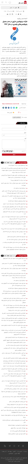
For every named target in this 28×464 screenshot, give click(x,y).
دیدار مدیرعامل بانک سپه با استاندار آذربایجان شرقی (15, 337)
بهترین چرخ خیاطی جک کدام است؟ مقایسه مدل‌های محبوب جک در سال (13, 326)
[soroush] (3, 108)
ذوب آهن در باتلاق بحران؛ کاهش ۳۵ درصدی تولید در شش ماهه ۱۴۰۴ (14, 354)
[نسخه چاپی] (7, 14)
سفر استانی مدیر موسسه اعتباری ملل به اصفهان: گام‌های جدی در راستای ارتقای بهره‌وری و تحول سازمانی (14, 341)
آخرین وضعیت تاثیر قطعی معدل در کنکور (17, 401)
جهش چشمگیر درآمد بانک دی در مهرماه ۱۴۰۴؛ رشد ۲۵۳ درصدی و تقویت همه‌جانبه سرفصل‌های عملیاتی (14, 248)
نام (25, 127)
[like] (18, 112)
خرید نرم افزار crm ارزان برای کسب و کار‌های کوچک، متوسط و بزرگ (13, 416)
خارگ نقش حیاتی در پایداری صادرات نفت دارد (16, 239)
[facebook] (8, 108)
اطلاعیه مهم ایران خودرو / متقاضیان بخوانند (17, 434)
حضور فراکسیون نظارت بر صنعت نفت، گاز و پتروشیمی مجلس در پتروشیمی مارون (15, 349)
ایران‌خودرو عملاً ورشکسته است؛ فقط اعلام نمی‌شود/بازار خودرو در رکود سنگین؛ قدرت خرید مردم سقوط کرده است (14, 362)
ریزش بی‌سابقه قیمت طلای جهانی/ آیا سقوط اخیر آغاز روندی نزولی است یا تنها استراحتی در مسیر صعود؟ (13, 176)
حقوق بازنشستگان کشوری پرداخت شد (18, 431)
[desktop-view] (10, 2)
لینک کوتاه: (23, 104)
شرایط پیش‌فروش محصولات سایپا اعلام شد (17, 201)
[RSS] (5, 446)
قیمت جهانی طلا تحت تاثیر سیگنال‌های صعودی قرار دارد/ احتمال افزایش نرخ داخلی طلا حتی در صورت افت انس (14, 208)
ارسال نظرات (22, 123)
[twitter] (11, 108)
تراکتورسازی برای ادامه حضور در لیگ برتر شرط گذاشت (15, 407)
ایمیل (25, 132)
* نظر (25, 138)
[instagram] (14, 446)
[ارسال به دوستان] (10, 14)
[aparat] (23, 446)
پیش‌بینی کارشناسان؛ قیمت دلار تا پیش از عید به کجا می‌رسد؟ (13, 229)
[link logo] (23, 2)
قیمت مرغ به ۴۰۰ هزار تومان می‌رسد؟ (18, 180)
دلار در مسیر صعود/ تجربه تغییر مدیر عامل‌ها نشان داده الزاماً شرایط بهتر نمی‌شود (13, 393)
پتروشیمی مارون (16, 117)
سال (2, 162)
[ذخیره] (12, 14)
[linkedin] (6, 108)
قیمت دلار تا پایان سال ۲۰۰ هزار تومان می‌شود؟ (16, 404)
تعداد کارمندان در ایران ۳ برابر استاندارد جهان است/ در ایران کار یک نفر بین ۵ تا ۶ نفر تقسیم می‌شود (14, 218)
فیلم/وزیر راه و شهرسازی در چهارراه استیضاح (17, 425)
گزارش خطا (10, 113)
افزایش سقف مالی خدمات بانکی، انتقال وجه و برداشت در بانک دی (14, 243)
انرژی (16, 7)
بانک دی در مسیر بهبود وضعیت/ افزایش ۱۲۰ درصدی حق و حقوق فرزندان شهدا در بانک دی (14, 197)
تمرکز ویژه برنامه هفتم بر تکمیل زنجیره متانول (16, 237)
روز (11, 162)
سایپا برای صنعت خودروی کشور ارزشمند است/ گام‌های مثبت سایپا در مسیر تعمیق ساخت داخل (13, 284)
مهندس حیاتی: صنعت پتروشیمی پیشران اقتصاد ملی (15, 389)
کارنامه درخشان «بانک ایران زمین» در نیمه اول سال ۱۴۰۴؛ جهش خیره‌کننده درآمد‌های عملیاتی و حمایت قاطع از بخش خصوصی (14, 293)
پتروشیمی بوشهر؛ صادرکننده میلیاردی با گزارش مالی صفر (14, 358)
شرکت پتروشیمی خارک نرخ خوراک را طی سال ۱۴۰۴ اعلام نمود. (14, 233)
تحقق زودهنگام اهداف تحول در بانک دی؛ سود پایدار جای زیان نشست (14, 398)
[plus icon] (20, 14)
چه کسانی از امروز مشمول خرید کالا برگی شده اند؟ (16, 386)
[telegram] (14, 108)
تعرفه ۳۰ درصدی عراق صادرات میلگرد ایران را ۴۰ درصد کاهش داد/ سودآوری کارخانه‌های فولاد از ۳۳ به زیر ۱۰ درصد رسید (14, 224)
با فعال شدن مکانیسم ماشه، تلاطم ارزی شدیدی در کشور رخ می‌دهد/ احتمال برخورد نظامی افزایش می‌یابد (14, 314)
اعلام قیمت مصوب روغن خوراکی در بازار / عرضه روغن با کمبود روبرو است (13, 184)
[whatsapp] (16, 108)
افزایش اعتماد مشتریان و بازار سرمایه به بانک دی (16, 345)
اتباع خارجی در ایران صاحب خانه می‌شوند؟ (17, 310)
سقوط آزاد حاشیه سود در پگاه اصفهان (18, 428)
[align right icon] (18, 14)
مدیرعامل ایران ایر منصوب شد (20, 188)
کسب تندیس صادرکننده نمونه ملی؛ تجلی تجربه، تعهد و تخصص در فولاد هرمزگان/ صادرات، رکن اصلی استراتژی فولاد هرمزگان (13, 300)
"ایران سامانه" (11, 461)
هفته (8, 162)
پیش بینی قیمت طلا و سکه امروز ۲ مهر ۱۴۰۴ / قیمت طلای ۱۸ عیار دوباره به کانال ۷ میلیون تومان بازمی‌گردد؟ (14, 192)
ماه (5, 162)
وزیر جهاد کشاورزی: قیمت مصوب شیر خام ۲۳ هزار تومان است (14, 213)
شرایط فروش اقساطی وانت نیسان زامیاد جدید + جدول (14, 204)
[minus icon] (16, 14)
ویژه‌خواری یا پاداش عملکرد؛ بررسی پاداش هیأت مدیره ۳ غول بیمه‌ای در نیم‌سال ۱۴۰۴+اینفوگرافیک (13, 411)
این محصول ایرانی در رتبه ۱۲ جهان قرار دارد (17, 165)
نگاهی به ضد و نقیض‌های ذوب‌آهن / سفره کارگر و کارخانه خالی (14, 421)
